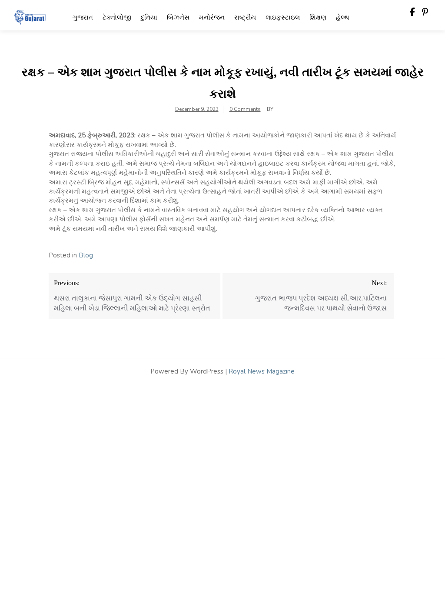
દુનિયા (149, 17)
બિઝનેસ (178, 17)
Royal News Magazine (262, 371)
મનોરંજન (212, 17)
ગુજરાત (83, 17)
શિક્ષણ (317, 17)
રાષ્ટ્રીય (245, 17)
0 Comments (245, 109)
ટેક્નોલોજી (117, 17)
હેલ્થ (342, 17)
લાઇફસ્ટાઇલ (283, 17)
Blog (86, 255)
